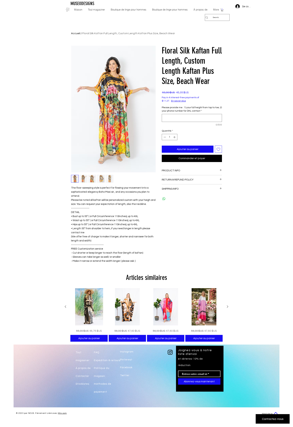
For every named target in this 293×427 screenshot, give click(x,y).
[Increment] (175, 137)
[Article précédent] (65, 307)
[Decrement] (164, 137)
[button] (222, 10)
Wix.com (62, 413)
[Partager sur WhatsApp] (164, 199)
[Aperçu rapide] (89, 306)
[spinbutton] (170, 137)
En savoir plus (178, 101)
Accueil (75, 33)
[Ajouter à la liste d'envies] (218, 149)
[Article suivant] (228, 307)
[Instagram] (170, 352)
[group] (146, 315)
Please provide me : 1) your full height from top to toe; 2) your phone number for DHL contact (192, 109)
